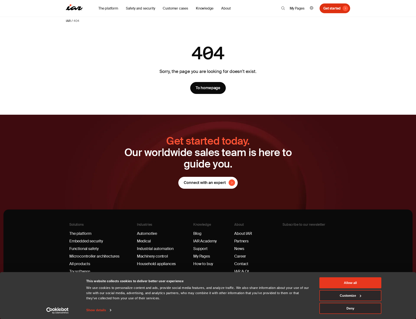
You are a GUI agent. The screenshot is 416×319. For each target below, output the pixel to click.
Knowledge (202, 224)
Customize (348, 295)
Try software (79, 271)
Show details (96, 310)
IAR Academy (205, 241)
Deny (350, 308)
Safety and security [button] (140, 8)
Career (240, 256)
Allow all (350, 283)
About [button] (226, 8)
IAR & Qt (241, 271)
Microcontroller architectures (94, 256)
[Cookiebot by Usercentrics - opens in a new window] (57, 310)
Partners (241, 241)
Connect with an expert (205, 182)
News (239, 248)
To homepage (208, 87)
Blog (197, 233)
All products (79, 263)
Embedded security (86, 241)
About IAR (243, 233)
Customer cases (175, 8)
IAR (68, 21)
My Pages (297, 8)
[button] (283, 8)
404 (76, 21)
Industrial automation (155, 248)
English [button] (312, 8)
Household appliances (156, 263)
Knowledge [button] (204, 8)
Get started (332, 8)
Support (200, 248)
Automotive (147, 233)
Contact (241, 263)
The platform (80, 233)
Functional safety (84, 248)
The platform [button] (108, 8)
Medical (144, 241)
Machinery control (152, 256)
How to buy (203, 263)
